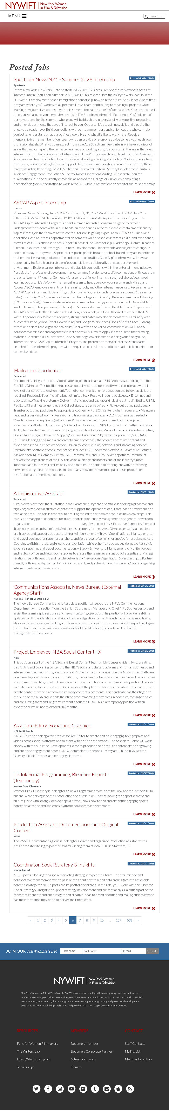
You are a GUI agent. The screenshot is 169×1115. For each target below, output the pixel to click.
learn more (142, 192)
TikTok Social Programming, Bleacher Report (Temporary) (60, 777)
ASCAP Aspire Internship (40, 202)
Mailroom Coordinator (38, 370)
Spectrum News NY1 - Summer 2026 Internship (64, 79)
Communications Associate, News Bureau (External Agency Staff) (67, 590)
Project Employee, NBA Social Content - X (57, 652)
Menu (14, 16)
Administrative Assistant (39, 493)
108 (129, 920)
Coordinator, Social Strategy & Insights (54, 865)
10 (102, 920)
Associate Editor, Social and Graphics (52, 725)
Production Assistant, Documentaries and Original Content (66, 827)
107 (118, 920)
